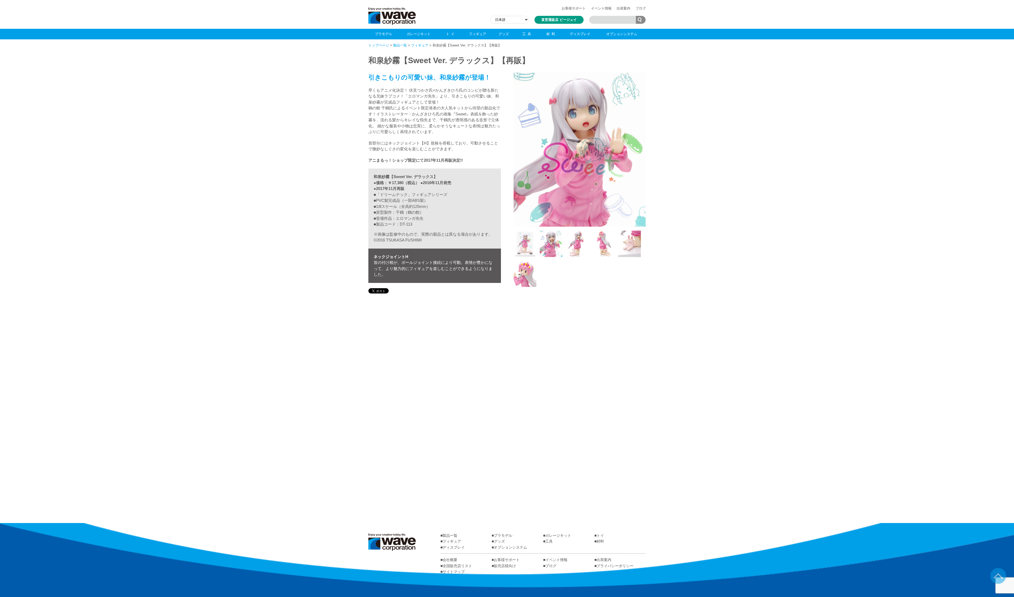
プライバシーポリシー (615, 566)
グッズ (504, 34)
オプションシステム (621, 34)
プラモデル (383, 34)
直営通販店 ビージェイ (559, 20)
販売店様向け (505, 566)
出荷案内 (623, 8)
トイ (451, 34)
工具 (527, 34)
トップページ (378, 45)
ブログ (641, 8)
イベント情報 (601, 8)
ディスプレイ (580, 34)
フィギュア (477, 34)
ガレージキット (419, 34)
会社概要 (450, 560)
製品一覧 (400, 45)
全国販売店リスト (457, 566)
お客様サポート (574, 8)
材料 (551, 34)
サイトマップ (454, 572)
